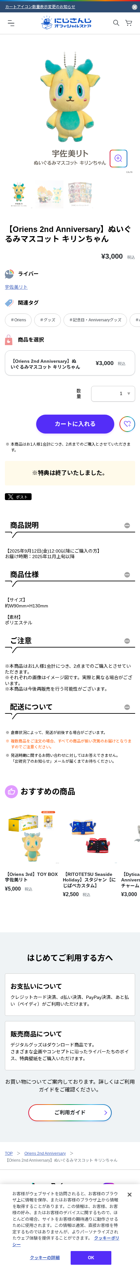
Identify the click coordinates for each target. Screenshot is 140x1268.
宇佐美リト (16, 287)
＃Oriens (18, 320)
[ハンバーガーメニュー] (11, 22)
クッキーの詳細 (45, 1257)
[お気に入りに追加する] (127, 424)
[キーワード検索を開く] (116, 22)
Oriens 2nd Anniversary (45, 1153)
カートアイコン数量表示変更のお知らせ (40, 7)
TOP (9, 1153)
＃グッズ (47, 320)
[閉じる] (129, 1194)
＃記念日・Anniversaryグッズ (95, 320)
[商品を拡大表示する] (118, 158)
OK (91, 1257)
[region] (70, 1226)
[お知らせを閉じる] (134, 7)
